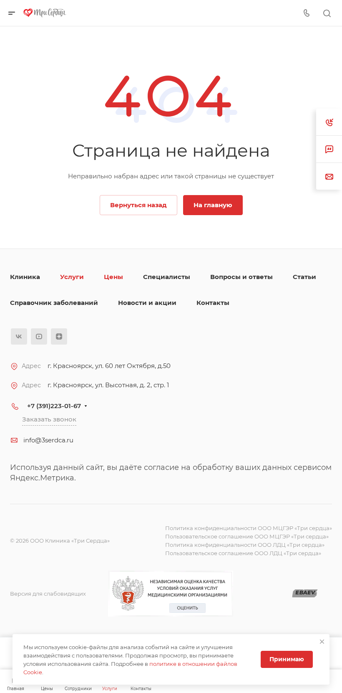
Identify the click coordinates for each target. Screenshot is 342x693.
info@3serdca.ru (48, 440)
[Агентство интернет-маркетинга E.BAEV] (305, 593)
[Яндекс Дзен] (59, 336)
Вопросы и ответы (241, 277)
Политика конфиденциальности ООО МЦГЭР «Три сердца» (248, 528)
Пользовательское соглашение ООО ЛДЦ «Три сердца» (243, 553)
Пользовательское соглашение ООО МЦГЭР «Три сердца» (247, 536)
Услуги (72, 277)
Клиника (25, 277)
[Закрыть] (321, 641)
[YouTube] (39, 336)
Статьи (304, 277)
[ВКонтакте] (19, 336)
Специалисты (166, 277)
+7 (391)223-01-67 (54, 406)
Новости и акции (147, 303)
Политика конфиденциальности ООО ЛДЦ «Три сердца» (244, 544)
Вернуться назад (138, 205)
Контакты (212, 303)
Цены (113, 277)
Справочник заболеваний (54, 303)
